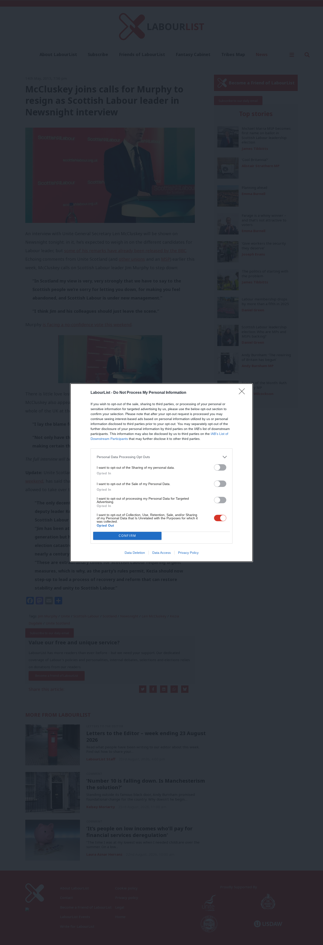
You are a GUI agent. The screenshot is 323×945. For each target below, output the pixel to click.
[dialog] (161, 473)
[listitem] (161, 457)
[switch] (220, 467)
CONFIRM (127, 536)
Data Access (161, 553)
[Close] (243, 392)
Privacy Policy (188, 553)
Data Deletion (135, 553)
